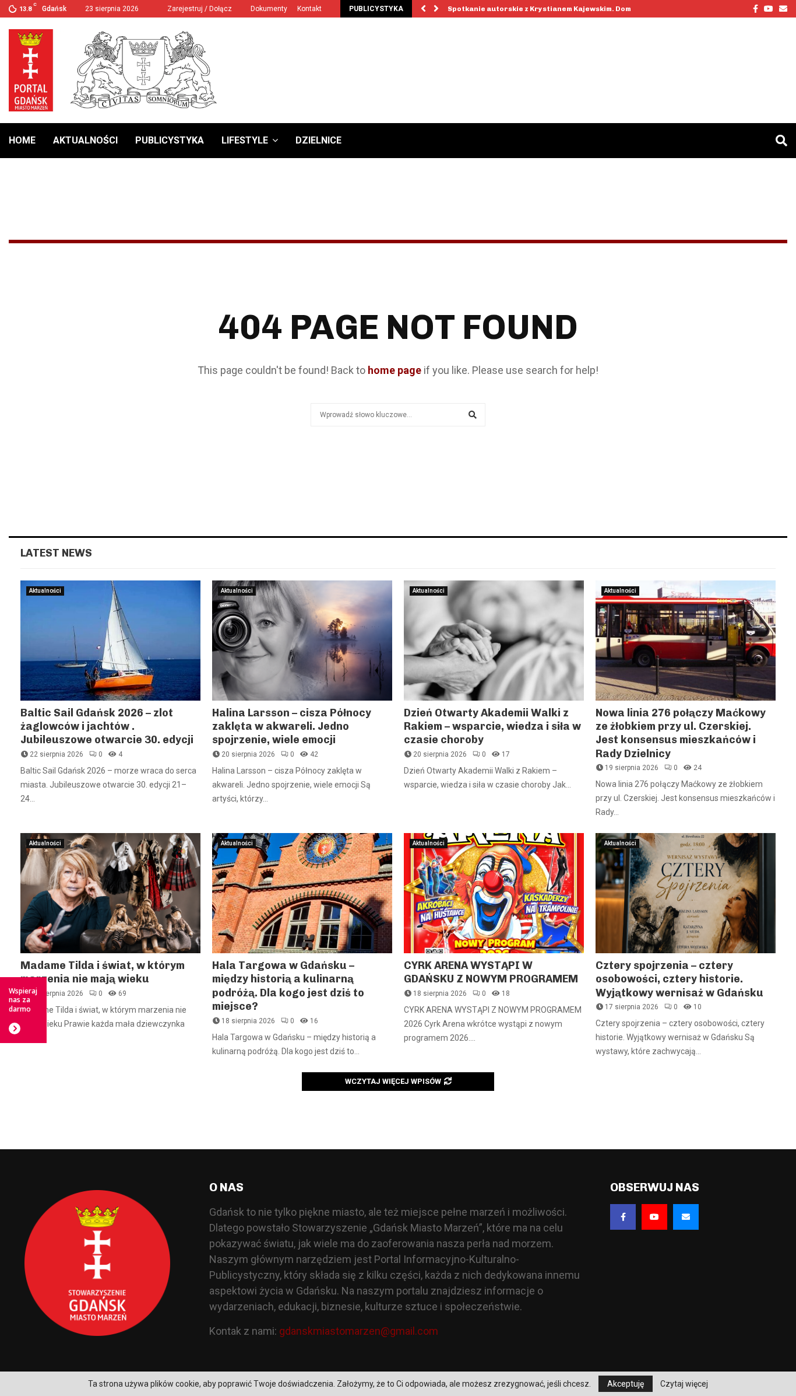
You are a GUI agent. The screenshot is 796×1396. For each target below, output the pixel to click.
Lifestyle (244, 140)
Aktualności (85, 140)
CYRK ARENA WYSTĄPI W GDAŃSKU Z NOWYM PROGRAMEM (491, 972)
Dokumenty (269, 9)
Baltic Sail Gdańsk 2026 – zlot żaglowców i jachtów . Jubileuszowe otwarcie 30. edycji (106, 726)
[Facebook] (623, 1217)
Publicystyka (169, 140)
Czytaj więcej (684, 1384)
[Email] (686, 1217)
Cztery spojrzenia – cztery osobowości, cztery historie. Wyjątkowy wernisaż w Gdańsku (679, 979)
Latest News (56, 553)
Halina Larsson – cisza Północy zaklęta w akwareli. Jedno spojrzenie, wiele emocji (291, 726)
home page (394, 370)
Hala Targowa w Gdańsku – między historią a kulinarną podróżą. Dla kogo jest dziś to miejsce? (288, 986)
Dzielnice (318, 140)
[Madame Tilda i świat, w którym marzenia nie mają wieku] (110, 893)
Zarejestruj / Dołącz (198, 9)
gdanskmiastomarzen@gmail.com (358, 1331)
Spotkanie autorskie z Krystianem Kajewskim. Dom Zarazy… (556, 9)
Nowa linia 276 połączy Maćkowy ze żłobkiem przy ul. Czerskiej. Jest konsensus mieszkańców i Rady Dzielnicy (681, 733)
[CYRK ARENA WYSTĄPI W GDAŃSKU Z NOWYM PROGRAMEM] (494, 893)
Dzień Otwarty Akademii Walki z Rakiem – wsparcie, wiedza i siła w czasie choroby (492, 726)
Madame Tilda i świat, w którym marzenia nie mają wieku (102, 972)
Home (22, 140)
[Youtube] (654, 1217)
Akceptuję (625, 1383)
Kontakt (309, 9)
